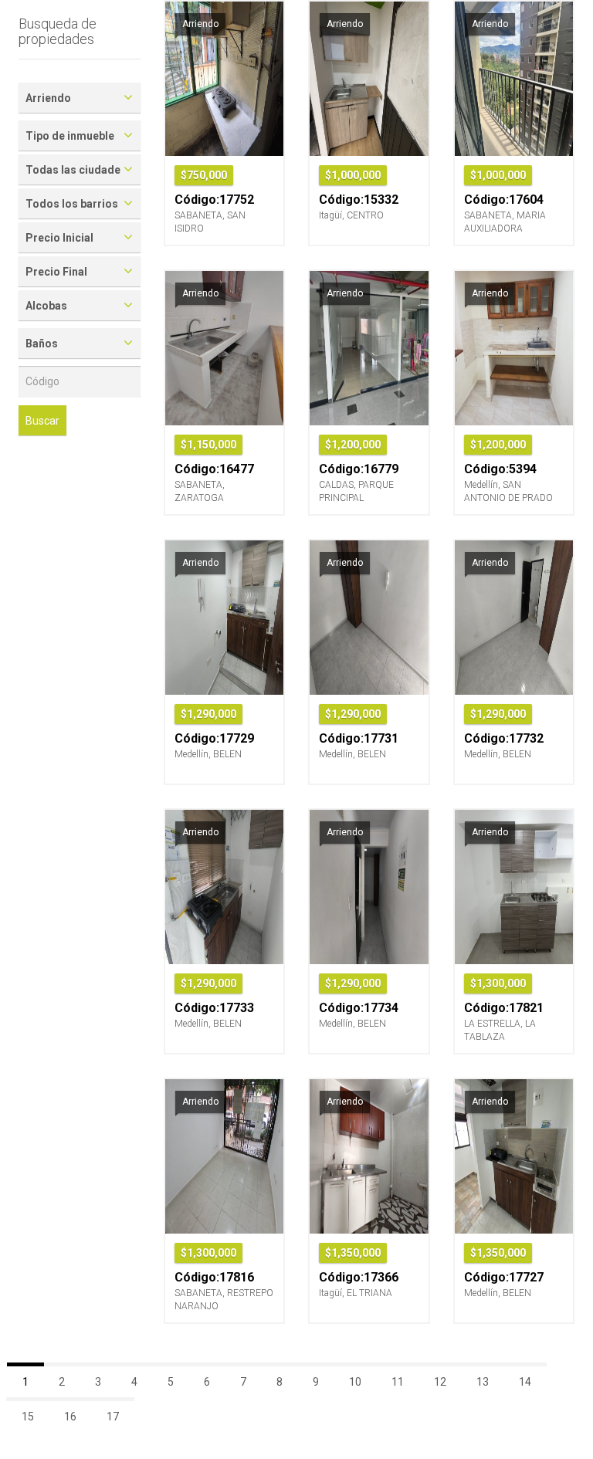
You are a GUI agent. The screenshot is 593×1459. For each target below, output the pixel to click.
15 (28, 1416)
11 (397, 1382)
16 (70, 1416)
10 (355, 1382)
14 (525, 1382)
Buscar (42, 421)
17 (113, 1416)
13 (482, 1382)
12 (440, 1382)
